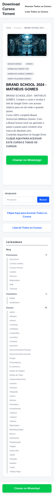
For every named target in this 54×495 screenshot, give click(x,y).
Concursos (11, 255)
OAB (11, 285)
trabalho (13, 463)
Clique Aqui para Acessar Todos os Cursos (27, 215)
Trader (12, 467)
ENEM (12, 298)
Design (12, 358)
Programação (15, 442)
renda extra (14, 451)
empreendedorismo (18, 379)
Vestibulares (15, 303)
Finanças (13, 388)
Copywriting (14, 333)
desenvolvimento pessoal (20, 354)
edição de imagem (17, 371)
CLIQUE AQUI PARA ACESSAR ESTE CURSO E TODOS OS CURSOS (24, 142)
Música (12, 434)
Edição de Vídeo (16, 375)
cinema (13, 321)
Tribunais (13, 289)
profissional (14, 438)
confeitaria (14, 329)
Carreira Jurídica (16, 264)
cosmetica (14, 337)
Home (8, 28)
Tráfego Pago (15, 472)
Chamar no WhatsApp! (27, 160)
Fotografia (14, 392)
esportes (13, 383)
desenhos (14, 346)
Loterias (13, 421)
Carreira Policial (16, 268)
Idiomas (13, 400)
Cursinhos (11, 294)
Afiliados (13, 316)
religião (13, 446)
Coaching (14, 325)
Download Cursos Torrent (11, 9)
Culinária (13, 341)
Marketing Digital (16, 430)
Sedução (13, 459)
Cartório (13, 272)
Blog (8, 249)
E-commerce (15, 367)
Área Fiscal (14, 259)
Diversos (13, 276)
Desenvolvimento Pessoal (20, 350)
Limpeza (13, 417)
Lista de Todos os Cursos (27, 227)
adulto (12, 312)
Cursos (10, 307)
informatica (14, 404)
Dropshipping (15, 362)
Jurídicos (13, 413)
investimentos (15, 409)
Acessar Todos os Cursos (38, 6)
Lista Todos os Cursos (36, 11)
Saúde (12, 455)
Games (12, 396)
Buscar (43, 199)
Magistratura (15, 280)
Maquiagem (14, 425)
